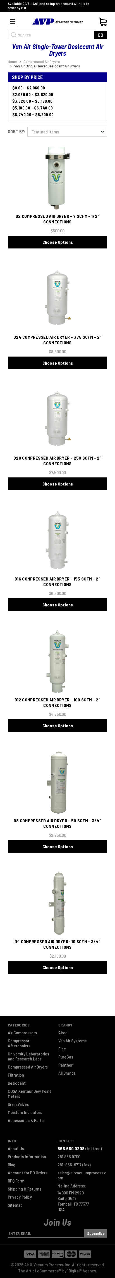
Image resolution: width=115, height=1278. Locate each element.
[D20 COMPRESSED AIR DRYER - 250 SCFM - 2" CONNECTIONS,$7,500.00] (57, 419)
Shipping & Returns (24, 1188)
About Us (16, 1148)
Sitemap (15, 1205)
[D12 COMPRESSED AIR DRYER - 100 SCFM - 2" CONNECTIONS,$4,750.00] (57, 661)
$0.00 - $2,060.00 (28, 88)
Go (101, 35)
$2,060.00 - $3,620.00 (32, 94)
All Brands (67, 1072)
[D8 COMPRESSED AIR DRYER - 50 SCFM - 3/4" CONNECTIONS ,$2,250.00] (57, 782)
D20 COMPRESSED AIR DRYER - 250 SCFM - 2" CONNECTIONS (57, 460)
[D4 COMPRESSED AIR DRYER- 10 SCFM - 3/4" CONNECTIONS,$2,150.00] (57, 903)
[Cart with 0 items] (103, 22)
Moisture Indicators (25, 1112)
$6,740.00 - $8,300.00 (33, 114)
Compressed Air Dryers (28, 1066)
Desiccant (17, 1083)
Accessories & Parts (26, 1120)
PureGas (65, 1056)
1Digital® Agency (81, 1270)
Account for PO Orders (27, 1172)
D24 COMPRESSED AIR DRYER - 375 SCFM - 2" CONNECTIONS (57, 339)
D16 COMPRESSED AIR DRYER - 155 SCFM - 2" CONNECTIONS (57, 581)
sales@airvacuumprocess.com (82, 1175)
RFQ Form (16, 1180)
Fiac (62, 1048)
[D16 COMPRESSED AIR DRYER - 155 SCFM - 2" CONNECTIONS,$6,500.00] (57, 540)
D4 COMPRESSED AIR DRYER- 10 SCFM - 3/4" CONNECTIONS (57, 944)
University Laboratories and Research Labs (28, 1056)
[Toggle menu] (12, 21)
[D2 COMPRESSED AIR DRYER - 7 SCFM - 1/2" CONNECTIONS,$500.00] (57, 178)
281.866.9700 (69, 1156)
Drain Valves (18, 1104)
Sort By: (16, 131)
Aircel (63, 1032)
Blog (11, 1164)
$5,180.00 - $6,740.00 (32, 108)
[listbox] (67, 132)
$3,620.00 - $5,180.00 (32, 101)
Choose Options (57, 242)
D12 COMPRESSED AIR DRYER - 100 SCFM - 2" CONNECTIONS (57, 702)
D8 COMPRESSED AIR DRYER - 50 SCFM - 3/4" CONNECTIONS (58, 823)
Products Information (27, 1156)
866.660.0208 (71, 1148)
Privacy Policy (20, 1196)
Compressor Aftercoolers (19, 1043)
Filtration (16, 1074)
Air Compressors (22, 1032)
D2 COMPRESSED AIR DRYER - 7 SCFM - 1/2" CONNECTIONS (57, 218)
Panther (65, 1064)
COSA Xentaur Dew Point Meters (29, 1094)
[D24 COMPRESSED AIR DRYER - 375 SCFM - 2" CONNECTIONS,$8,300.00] (57, 298)
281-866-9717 (74, 1164)
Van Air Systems (72, 1040)
